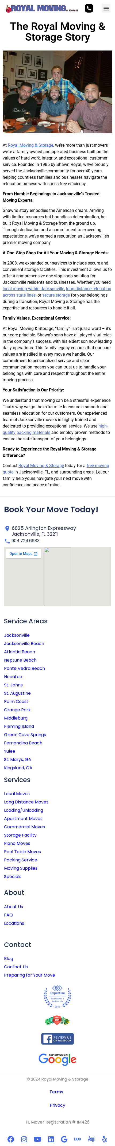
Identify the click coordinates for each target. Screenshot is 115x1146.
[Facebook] (10, 1139)
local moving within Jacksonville (33, 288)
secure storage (56, 295)
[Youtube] (37, 1139)
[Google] (64, 1139)
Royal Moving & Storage (30, 145)
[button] (106, 8)
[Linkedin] (50, 1139)
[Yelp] (104, 1139)
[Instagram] (24, 1139)
